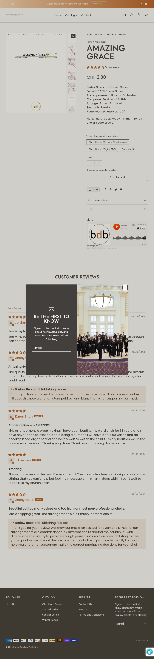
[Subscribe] (68, 348)
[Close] (125, 287)
